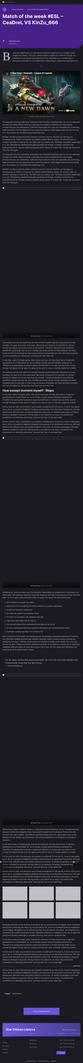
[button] (41, 1011)
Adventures (17, 994)
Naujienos (33, 1040)
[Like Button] (5, 986)
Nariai (5, 1042)
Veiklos (5, 1049)
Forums (5, 1053)
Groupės (6, 1046)
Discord (62, 1053)
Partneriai (33, 1047)
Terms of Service (43, 1061)
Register (53, 1061)
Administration (14, 41)
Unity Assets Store (47, 336)
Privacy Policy (31, 1061)
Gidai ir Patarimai (17, 9)
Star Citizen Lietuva (66, 1040)
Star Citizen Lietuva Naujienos (38, 9)
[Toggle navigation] (79, 2)
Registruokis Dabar (70, 1030)
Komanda (33, 1043)
